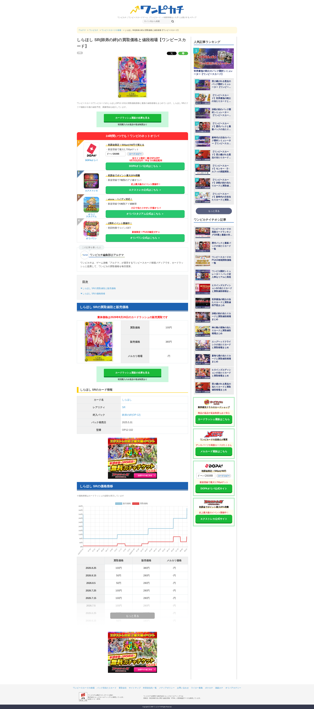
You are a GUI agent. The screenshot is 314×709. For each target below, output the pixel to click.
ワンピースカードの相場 (84, 688)
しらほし (127, 399)
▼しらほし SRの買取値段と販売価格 (98, 288)
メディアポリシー (167, 688)
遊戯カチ (219, 688)
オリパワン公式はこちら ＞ (145, 237)
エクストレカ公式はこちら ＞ (145, 189)
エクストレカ (91, 190)
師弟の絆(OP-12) (131, 414)
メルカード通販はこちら (213, 451)
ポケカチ (209, 688)
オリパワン (91, 238)
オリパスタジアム (91, 215)
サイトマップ (135, 688)
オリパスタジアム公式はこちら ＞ (145, 213)
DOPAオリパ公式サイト (214, 488)
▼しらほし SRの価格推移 (92, 293)
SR (123, 407)
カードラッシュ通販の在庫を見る (132, 117)
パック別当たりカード (106, 688)
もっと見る (214, 211)
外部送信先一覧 (150, 688)
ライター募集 (197, 688)
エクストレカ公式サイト (213, 518)
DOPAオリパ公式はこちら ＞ (145, 166)
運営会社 (123, 688)
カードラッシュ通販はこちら (214, 419)
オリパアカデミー (233, 688)
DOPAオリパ (91, 160)
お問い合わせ (183, 688)
